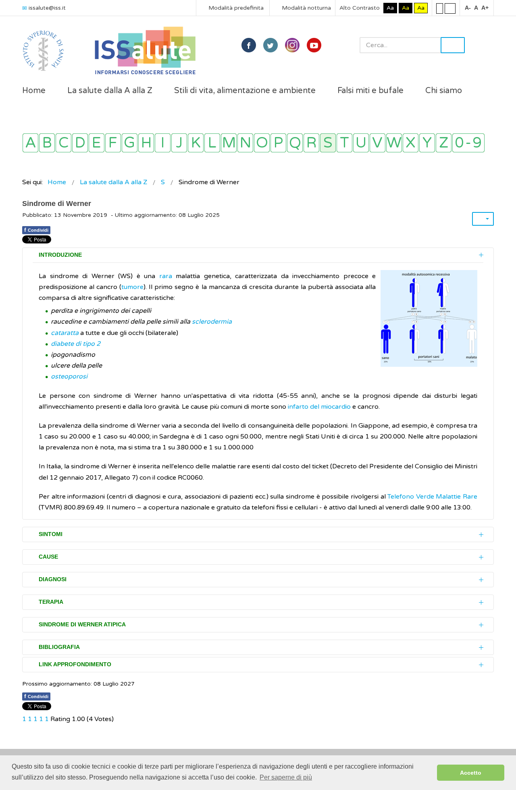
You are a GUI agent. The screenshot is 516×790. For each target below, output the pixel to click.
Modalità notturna (305, 7)
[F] (113, 143)
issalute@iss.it (47, 7)
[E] (96, 143)
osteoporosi (69, 376)
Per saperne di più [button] (286, 777)
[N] (245, 143)
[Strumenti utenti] (483, 219)
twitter (270, 45)
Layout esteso (450, 8)
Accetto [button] (470, 772)
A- (468, 7)
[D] (80, 143)
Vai (453, 45)
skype (314, 45)
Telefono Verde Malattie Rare (432, 497)
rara (165, 276)
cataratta (65, 333)
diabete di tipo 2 (75, 344)
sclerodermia (212, 322)
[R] (311, 143)
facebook (249, 45)
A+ (485, 7)
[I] (162, 143)
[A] (30, 143)
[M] (229, 143)
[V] (377, 143)
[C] (63, 143)
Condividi (36, 230)
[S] (328, 143)
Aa (390, 7)
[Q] (295, 143)
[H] (146, 143)
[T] (344, 143)
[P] (278, 143)
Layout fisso (439, 8)
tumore (132, 287)
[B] (47, 143)
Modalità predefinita (235, 7)
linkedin (292, 45)
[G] (129, 143)
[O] (262, 143)
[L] (212, 143)
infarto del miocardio (319, 407)
